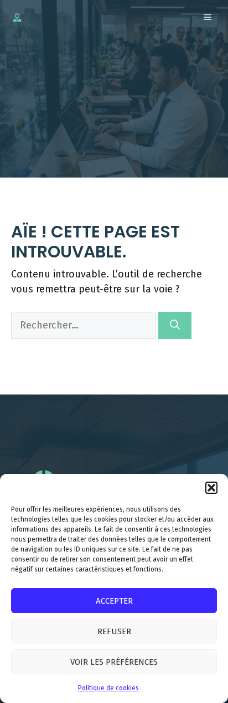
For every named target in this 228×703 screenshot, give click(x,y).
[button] (211, 487)
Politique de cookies (108, 688)
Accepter (114, 601)
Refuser (114, 631)
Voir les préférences (114, 662)
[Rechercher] (174, 325)
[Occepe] (17, 18)
